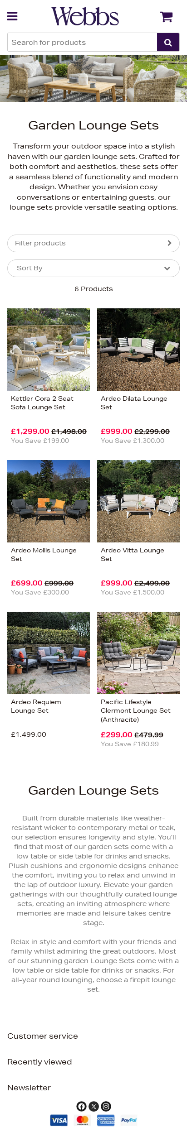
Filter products (40, 243)
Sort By (30, 268)
